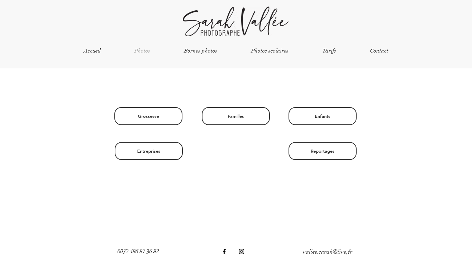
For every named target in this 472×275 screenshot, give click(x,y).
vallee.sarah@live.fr (327, 251)
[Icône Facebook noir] (224, 251)
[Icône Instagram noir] (241, 251)
